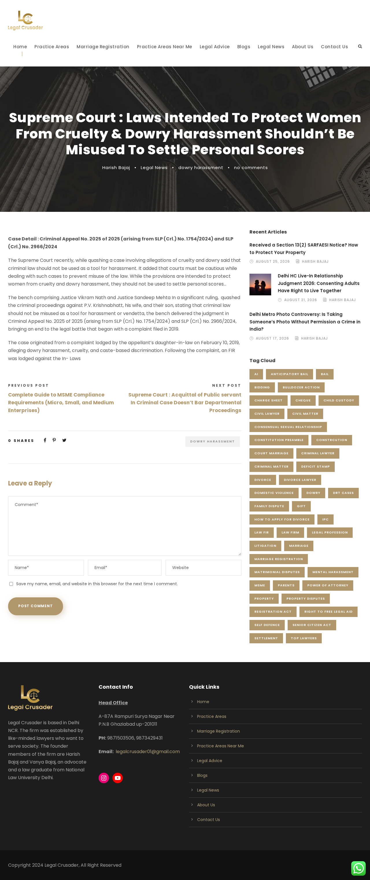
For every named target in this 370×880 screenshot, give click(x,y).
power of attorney (327, 585)
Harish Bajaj (116, 167)
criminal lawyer (317, 453)
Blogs (244, 47)
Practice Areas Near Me (164, 47)
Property (264, 598)
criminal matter (271, 466)
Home (20, 47)
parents (286, 585)
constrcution (331, 440)
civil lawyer (267, 413)
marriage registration (278, 559)
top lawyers (304, 638)
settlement (266, 638)
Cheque (303, 400)
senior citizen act (312, 625)
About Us (302, 47)
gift (301, 506)
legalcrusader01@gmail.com (148, 751)
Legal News (271, 47)
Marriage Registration (103, 47)
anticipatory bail (289, 374)
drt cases (343, 492)
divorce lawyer (300, 479)
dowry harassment (200, 167)
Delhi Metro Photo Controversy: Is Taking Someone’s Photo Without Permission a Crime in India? (304, 321)
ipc (325, 519)
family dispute (269, 506)
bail (325, 374)
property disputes (305, 598)
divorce (262, 479)
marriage (298, 545)
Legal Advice (215, 47)
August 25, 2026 (273, 261)
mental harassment (333, 572)
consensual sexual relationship (288, 427)
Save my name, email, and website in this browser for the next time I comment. (97, 584)
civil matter (305, 413)
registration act (273, 611)
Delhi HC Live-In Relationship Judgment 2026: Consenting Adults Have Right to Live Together (319, 283)
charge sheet (268, 400)
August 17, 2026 (272, 338)
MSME (259, 585)
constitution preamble (279, 440)
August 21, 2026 (300, 299)
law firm (290, 532)
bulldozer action (301, 387)
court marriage (271, 453)
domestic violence (274, 492)
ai (256, 374)
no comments (251, 167)
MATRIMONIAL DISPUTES (277, 572)
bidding (262, 387)
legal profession (330, 532)
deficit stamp (315, 466)
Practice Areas (51, 47)
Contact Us (334, 47)
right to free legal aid (328, 611)
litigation (265, 545)
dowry (313, 492)
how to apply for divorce (282, 519)
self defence (267, 625)
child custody (338, 400)
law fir (261, 532)
